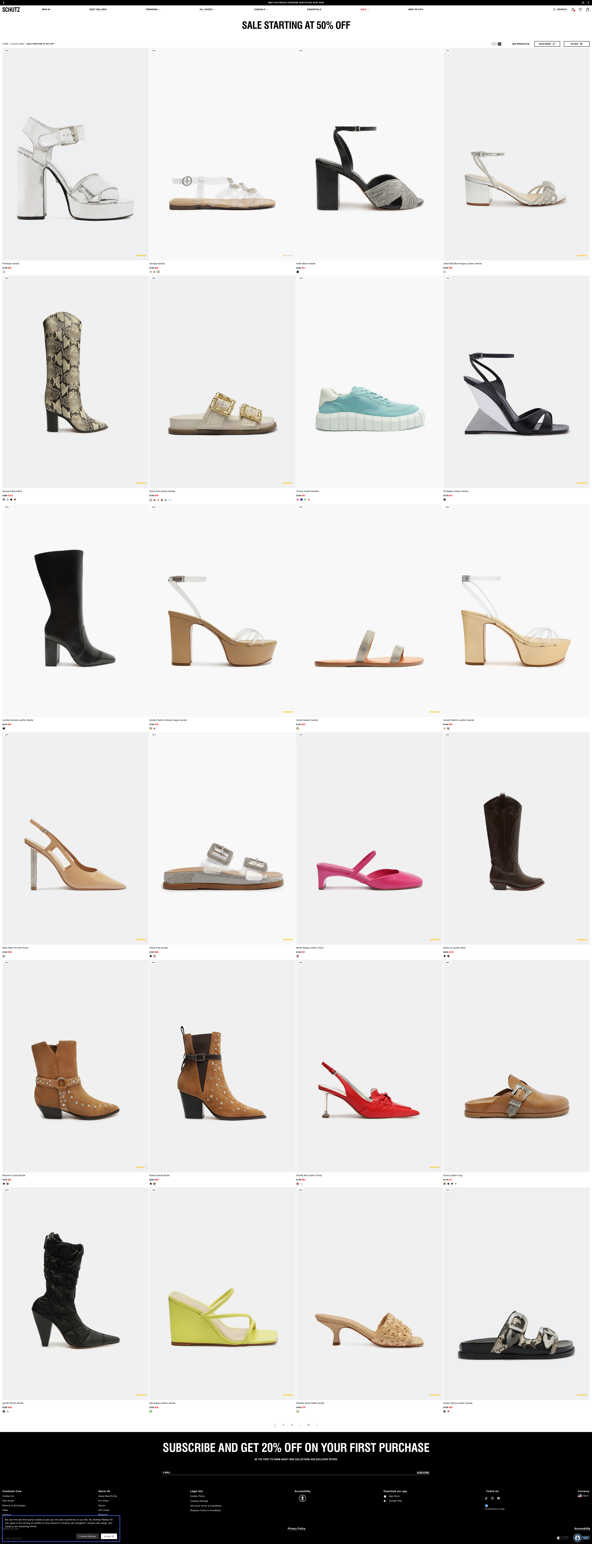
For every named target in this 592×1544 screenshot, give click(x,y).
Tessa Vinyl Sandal (158, 948)
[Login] (573, 9)
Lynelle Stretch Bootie (12, 1403)
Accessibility (582, 1528)
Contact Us (8, 1496)
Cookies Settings (199, 1501)
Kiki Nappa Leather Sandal (162, 1403)
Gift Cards (103, 1510)
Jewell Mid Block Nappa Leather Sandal (462, 263)
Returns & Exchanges (13, 1505)
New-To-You (415, 9)
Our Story (103, 1500)
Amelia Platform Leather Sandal (458, 720)
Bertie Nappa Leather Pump (309, 948)
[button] (559, 9)
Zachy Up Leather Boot (454, 948)
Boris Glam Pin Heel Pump (15, 948)
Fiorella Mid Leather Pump (309, 1175)
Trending (152, 9)
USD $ (585, 1496)
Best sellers (98, 9)
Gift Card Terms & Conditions (206, 1506)
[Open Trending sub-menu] (159, 9)
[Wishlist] (580, 9)
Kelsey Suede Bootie (159, 1175)
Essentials (314, 9)
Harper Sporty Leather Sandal (457, 1403)
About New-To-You (107, 1496)
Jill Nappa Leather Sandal (455, 491)
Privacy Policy (297, 1528)
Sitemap (6, 1515)
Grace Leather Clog (452, 1175)
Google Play (395, 1500)
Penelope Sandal (10, 263)
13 (308, 1425)
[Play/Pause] (583, 2)
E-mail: (167, 1472)
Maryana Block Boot (12, 491)
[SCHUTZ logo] (11, 9)
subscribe (423, 1472)
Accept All (109, 1536)
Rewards (102, 1515)
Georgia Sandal (157, 263)
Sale (363, 9)
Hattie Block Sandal (305, 263)
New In (46, 9)
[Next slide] (588, 3)
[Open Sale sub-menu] (368, 9)
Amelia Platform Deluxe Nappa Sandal (168, 720)
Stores (101, 1505)
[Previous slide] (4, 3)
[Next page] (316, 1425)
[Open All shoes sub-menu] (214, 9)
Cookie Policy (197, 1496)
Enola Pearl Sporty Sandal (162, 491)
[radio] (494, 44)
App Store (394, 1496)
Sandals (259, 9)
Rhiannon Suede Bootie (13, 1175)
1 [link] (275, 1424)
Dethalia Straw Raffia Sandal (310, 1403)
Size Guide (8, 1500)
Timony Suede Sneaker (307, 491)
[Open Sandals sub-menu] (267, 9)
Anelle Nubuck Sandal (307, 720)
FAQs (5, 1510)
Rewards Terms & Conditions (205, 1510)
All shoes (206, 9)
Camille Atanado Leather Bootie (17, 720)
